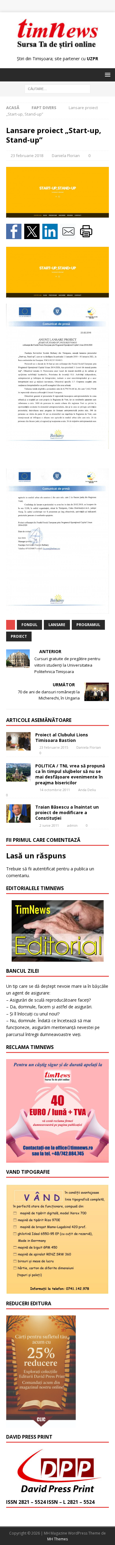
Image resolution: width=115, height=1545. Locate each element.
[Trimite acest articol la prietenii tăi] (69, 235)
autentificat (44, 869)
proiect (19, 636)
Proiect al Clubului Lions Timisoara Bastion (61, 737)
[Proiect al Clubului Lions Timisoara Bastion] (18, 741)
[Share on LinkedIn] (51, 235)
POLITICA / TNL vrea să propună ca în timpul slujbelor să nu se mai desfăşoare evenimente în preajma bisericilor (70, 774)
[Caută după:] (57, 89)
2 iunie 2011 (49, 825)
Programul (88, 624)
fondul (29, 624)
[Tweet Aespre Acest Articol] (33, 235)
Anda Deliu (87, 789)
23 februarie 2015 (54, 747)
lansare (56, 624)
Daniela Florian (66, 155)
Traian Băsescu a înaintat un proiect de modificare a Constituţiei (67, 812)
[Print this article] (87, 235)
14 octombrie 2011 (55, 789)
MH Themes (57, 1539)
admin (72, 825)
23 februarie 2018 (27, 155)
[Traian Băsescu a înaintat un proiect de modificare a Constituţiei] (18, 813)
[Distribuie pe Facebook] (15, 235)
